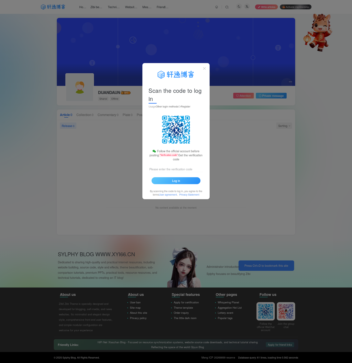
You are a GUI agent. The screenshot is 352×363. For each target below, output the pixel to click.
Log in (176, 181)
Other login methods (167, 106)
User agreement (168, 194)
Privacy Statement (189, 194)
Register (185, 106)
